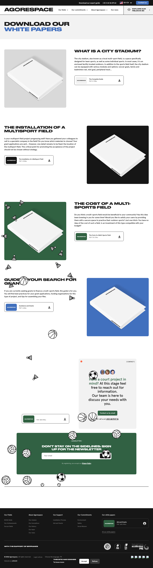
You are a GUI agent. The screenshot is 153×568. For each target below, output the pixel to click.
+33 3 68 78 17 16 (112, 419)
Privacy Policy (86, 463)
